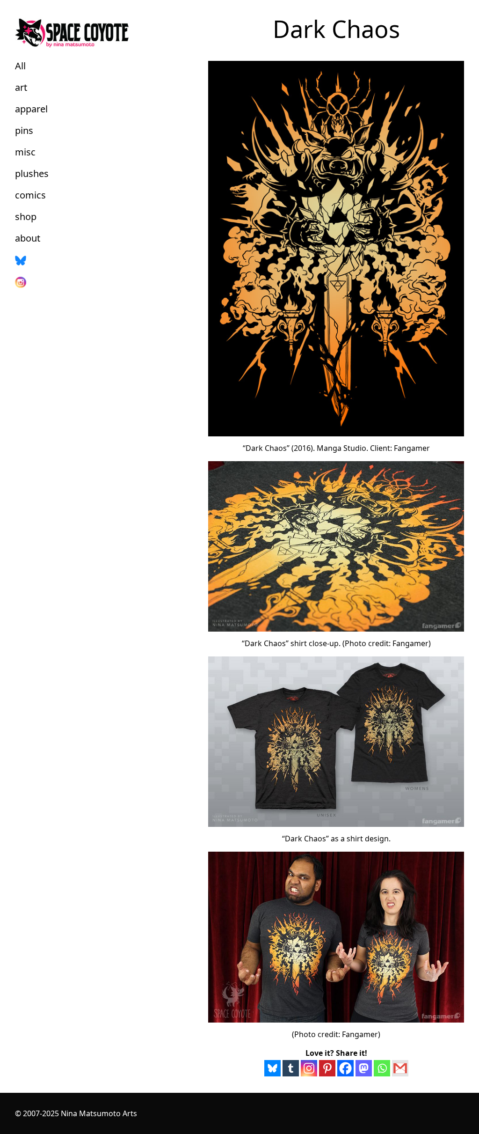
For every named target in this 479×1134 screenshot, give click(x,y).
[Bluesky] (272, 1068)
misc (25, 152)
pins (24, 130)
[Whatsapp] (382, 1068)
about (27, 238)
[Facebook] (345, 1068)
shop (25, 216)
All (20, 65)
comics (30, 195)
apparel (31, 109)
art (21, 87)
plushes (32, 173)
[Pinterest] (327, 1068)
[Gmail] (400, 1068)
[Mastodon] (364, 1068)
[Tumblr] (291, 1068)
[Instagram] (309, 1068)
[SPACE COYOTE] (96, 31)
